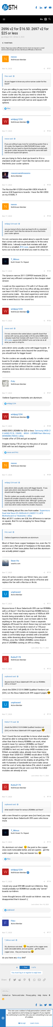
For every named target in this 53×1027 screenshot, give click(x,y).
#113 (49, 714)
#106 (49, 321)
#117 (49, 932)
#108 (49, 426)
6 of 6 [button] (34, 967)
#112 (49, 669)
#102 (49, 131)
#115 (49, 842)
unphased (16, 592)
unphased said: (10, 676)
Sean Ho (15, 561)
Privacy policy (31, 995)
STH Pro (5, 991)
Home (45, 995)
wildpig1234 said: (11, 224)
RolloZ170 (16, 657)
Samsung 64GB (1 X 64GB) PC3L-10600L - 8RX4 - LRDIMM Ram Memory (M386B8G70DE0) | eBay (26, 433)
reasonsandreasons (20, 173)
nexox (14, 57)
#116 (49, 881)
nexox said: (9, 139)
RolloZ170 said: (10, 722)
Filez (13, 921)
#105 (49, 271)
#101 (49, 68)
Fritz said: (8, 532)
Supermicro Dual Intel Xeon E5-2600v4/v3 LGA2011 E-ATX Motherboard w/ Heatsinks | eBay (26, 513)
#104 (49, 216)
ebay (19, 957)
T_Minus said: (10, 940)
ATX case (24, 247)
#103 (49, 185)
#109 (49, 475)
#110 (49, 572)
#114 (49, 797)
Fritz (13, 381)
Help (39, 995)
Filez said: (8, 76)
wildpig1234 (7, 37)
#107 (49, 393)
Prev (25, 967)
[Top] (49, 995)
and (12, 452)
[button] (4, 19)
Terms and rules (18, 995)
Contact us (6, 995)
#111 (49, 603)
